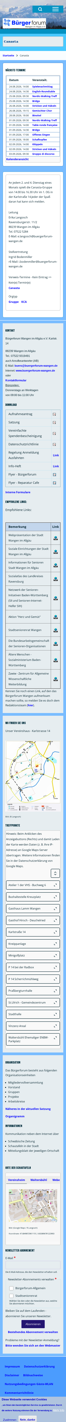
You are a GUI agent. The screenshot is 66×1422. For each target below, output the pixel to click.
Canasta (14, 288)
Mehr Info (58, 1410)
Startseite (8, 55)
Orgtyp (13, 296)
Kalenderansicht (17, 159)
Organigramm (15, 1116)
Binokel (36, 115)
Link (56, 455)
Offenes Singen (41, 134)
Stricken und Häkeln (44, 105)
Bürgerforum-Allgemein (30, 1288)
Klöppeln (37, 144)
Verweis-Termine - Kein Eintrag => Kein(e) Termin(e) (30, 279)
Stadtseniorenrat (26, 1296)
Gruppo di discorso (43, 153)
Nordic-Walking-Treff (44, 96)
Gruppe (14, 302)
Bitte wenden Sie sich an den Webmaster (32, 1345)
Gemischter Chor (42, 110)
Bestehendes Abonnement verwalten (33, 1332)
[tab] (16, 1180)
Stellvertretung (18, 252)
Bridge (36, 101)
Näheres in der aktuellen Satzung (28, 1109)
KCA (24, 302)
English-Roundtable (43, 91)
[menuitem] (12, 1366)
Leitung (13, 212)
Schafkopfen (39, 139)
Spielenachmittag (42, 86)
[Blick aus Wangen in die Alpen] (24, 23)
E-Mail (9, 1258)
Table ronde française (44, 125)
